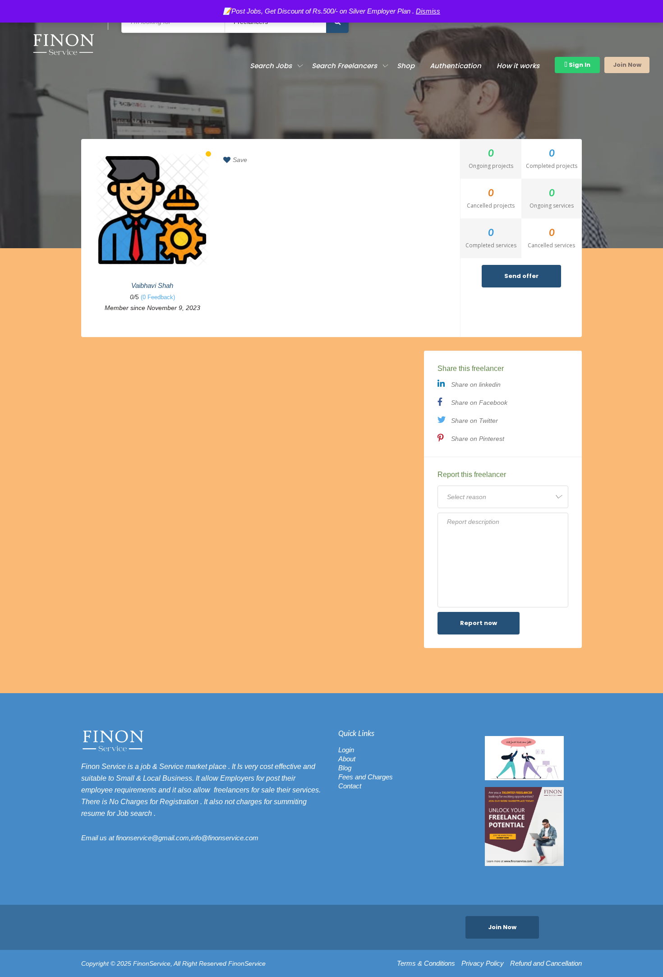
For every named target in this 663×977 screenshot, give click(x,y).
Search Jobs (271, 65)
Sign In (578, 64)
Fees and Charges (365, 777)
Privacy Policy (482, 963)
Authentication (455, 65)
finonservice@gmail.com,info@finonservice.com (187, 838)
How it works (518, 65)
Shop (405, 65)
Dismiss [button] (428, 11)
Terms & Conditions (426, 963)
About (346, 759)
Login (346, 750)
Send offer (521, 276)
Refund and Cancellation (546, 963)
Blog (344, 768)
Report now (478, 623)
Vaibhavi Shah (152, 285)
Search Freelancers (344, 65)
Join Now (627, 64)
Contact (349, 786)
